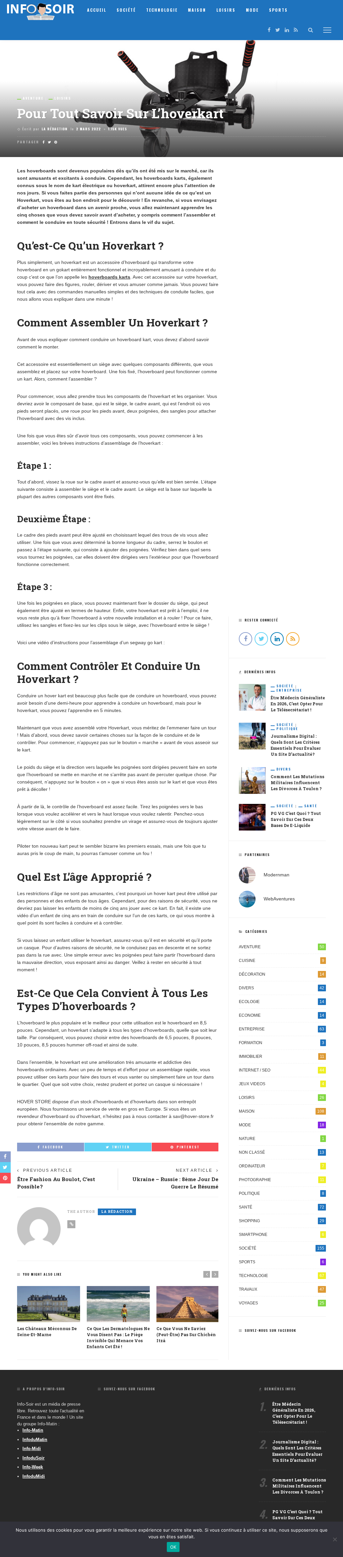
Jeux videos (281, 1084)
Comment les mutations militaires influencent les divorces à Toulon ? (297, 782)
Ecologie (281, 1001)
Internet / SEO (281, 1070)
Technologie (162, 10)
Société (126, 10)
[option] (48, 1311)
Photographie (281, 1179)
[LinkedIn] (286, 30)
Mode (252, 10)
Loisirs (225, 10)
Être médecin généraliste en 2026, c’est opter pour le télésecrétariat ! (298, 703)
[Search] (310, 30)
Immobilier (281, 1056)
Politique (287, 729)
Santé (310, 806)
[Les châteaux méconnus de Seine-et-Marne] (48, 1304)
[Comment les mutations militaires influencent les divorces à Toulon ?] (252, 780)
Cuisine (281, 960)
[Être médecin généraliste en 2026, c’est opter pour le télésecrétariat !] (252, 697)
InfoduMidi (33, 1476)
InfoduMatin (34, 1439)
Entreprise (289, 690)
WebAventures (279, 898)
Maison (197, 10)
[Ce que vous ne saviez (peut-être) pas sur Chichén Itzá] (187, 1304)
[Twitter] (277, 30)
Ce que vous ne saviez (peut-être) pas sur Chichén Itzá (186, 1334)
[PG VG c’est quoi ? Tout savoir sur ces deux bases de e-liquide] (252, 817)
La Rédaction (54, 128)
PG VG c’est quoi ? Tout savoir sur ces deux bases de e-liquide (296, 819)
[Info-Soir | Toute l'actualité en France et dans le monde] (41, 9)
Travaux (281, 1289)
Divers (283, 769)
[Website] (71, 1224)
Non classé (281, 1152)
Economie (281, 1015)
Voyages (281, 1303)
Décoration (281, 974)
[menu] (327, 30)
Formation (281, 1042)
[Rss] (295, 30)
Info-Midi (31, 1448)
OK (173, 1547)
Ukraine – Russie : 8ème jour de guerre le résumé (175, 1183)
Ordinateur (281, 1166)
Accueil (96, 10)
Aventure (33, 98)
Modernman (276, 874)
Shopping (281, 1221)
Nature (281, 1138)
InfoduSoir (33, 1457)
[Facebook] (269, 30)
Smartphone (281, 1234)
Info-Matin (32, 1430)
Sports (278, 10)
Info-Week (32, 1466)
